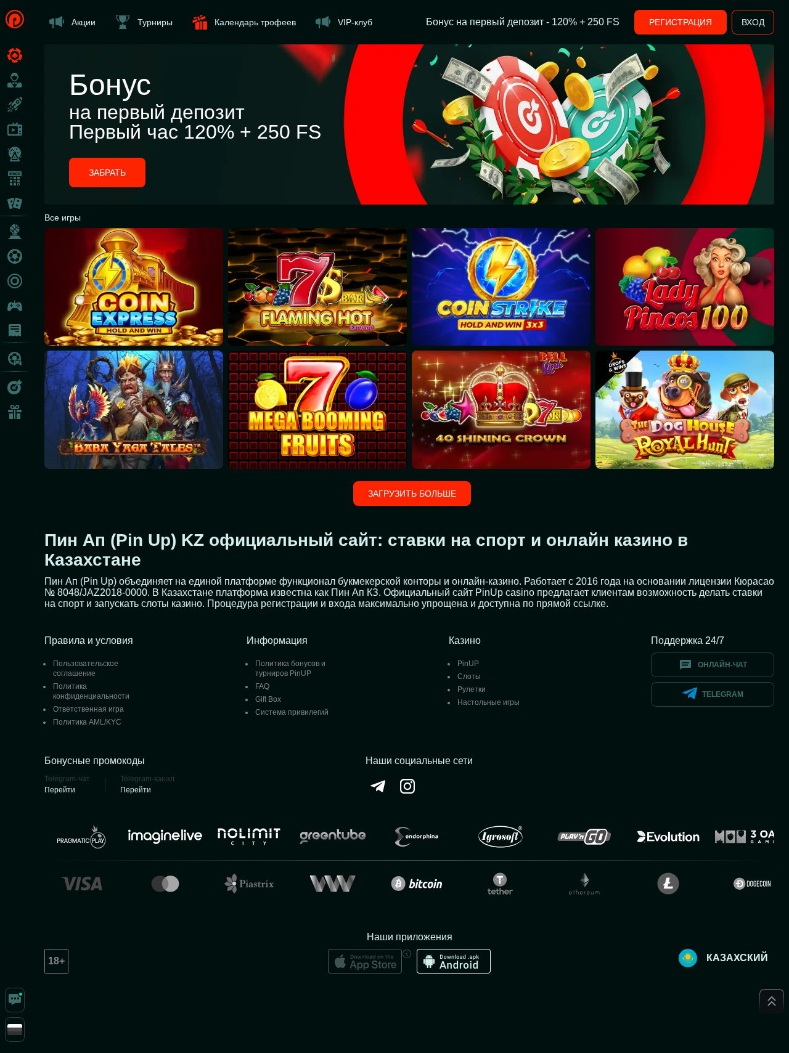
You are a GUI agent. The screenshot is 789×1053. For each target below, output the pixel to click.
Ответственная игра (88, 709)
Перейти (59, 790)
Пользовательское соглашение (85, 668)
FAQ (262, 686)
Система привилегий (292, 712)
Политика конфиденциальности (91, 691)
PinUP (468, 663)
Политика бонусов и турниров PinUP (290, 668)
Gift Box (268, 699)
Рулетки (471, 689)
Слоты (469, 676)
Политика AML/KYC (87, 722)
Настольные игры (488, 702)
